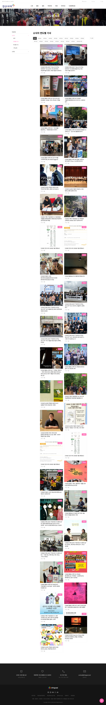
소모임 (20, 51)
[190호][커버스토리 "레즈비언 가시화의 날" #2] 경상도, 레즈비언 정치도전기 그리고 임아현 (75, 544)
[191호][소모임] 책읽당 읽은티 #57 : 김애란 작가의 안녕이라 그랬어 (50, 404)
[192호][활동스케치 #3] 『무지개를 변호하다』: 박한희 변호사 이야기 (49, 129)
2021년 (66, 38)
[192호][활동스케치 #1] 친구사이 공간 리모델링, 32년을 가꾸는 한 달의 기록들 (50, 99)
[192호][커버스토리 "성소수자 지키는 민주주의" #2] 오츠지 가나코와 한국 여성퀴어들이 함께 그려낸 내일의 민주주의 (51, 68)
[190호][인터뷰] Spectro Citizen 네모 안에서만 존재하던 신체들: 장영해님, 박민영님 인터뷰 (74, 636)
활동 (37, 6)
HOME (45, 20)
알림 (43, 6)
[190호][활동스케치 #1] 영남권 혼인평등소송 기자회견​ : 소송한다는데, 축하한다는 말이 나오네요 (74, 575)
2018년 (82, 38)
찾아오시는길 (60, 695)
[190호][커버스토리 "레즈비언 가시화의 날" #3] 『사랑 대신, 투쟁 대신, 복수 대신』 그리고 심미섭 (51, 554)
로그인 (93, 1)
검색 (102, 1)
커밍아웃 (50, 6)
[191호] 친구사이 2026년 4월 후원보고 (50, 464)
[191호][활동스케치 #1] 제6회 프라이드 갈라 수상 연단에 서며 (74, 367)
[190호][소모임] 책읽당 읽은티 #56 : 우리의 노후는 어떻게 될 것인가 (50, 648)
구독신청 (15, 48)
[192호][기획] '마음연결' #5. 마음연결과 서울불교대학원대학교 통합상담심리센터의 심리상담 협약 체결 (51, 218)
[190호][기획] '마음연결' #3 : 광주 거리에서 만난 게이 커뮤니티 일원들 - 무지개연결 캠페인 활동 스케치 (50, 617)
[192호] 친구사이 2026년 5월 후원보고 (74, 248)
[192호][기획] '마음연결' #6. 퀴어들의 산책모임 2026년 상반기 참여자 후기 (74, 219)
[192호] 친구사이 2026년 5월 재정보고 (50, 248)
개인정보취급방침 (41, 695)
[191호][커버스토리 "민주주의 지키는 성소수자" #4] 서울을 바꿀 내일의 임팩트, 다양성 (51, 340)
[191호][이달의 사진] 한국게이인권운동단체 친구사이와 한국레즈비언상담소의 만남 (49, 277)
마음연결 (14, 32)
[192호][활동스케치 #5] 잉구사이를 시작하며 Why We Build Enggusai (49, 158)
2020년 (71, 38)
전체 (35, 38)
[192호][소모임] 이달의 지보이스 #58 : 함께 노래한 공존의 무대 (74, 190)
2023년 (55, 38)
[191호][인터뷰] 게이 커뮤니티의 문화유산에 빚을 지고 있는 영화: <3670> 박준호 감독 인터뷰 (51, 434)
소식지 (53, 20)
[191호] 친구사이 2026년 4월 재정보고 (74, 455)
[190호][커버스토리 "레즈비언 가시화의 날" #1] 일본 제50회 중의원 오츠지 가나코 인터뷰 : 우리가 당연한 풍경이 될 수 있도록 (51, 523)
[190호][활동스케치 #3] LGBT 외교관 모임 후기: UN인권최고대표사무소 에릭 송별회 (75, 606)
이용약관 (33, 695)
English (84, 1)
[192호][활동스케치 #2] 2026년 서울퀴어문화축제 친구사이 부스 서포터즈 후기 (75, 100)
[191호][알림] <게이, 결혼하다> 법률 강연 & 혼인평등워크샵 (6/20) (75, 484)
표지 (14, 38)
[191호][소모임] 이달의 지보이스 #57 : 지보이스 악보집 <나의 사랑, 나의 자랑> (74, 427)
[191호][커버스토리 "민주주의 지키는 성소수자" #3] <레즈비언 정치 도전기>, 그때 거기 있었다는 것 (74, 337)
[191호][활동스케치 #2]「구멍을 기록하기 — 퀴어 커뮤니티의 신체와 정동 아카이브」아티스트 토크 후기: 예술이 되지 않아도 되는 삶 (51, 372)
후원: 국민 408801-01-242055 (8, 1)
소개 (32, 6)
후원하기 (67, 695)
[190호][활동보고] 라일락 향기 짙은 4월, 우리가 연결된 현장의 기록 (75, 514)
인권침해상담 (72, 6)
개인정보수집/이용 (51, 695)
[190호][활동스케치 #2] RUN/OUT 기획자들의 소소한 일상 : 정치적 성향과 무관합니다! (50, 586)
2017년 (35, 41)
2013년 (57, 41)
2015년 (46, 41)
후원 (56, 6)
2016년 (41, 41)
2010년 (73, 41)
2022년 (61, 38)
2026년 (39, 38)
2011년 (67, 41)
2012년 (62, 41)
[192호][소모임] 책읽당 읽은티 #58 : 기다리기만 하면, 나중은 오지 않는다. (50, 188)
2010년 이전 (79, 41)
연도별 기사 (59, 20)
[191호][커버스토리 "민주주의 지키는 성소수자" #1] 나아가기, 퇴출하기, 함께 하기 (74, 305)
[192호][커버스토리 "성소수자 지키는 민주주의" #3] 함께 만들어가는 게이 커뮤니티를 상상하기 (74, 68)
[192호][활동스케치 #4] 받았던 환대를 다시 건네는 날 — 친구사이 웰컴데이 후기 (75, 130)
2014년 (51, 41)
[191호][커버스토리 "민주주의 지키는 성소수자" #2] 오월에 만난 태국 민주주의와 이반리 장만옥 (51, 309)
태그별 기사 (15, 44)
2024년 (50, 38)
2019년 (77, 38)
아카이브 (63, 6)
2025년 (45, 38)
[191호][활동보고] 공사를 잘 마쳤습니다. (75, 276)
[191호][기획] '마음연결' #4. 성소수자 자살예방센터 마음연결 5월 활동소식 (74, 397)
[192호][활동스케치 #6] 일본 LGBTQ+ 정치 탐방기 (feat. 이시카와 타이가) (74, 160)
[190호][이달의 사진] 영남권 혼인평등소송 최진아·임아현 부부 (51, 493)
